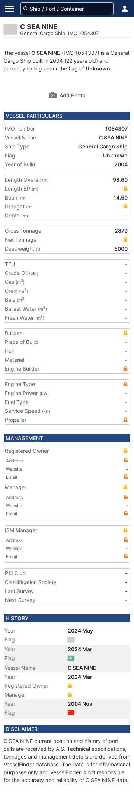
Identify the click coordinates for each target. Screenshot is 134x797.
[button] (124, 8)
